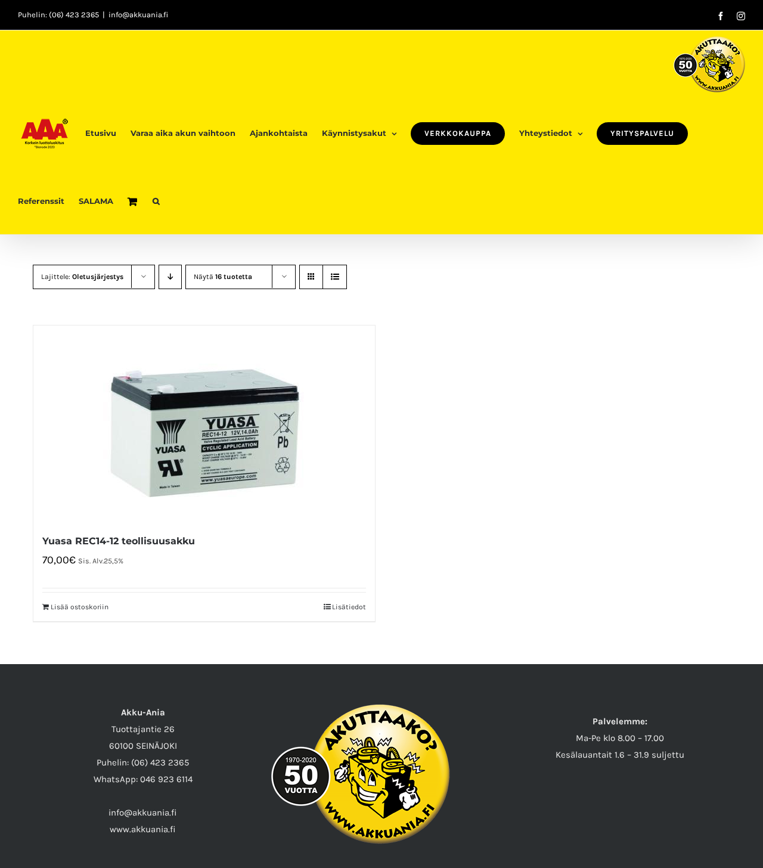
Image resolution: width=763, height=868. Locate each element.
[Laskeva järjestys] (170, 277)
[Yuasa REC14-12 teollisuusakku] (204, 423)
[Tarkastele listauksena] (334, 277)
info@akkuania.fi (138, 14)
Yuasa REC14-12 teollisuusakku (118, 541)
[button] (156, 200)
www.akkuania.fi (143, 829)
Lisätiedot (349, 607)
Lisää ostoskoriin (79, 607)
